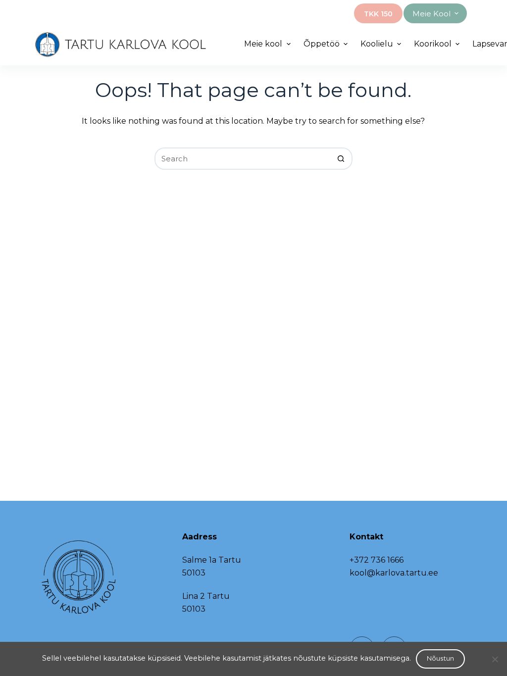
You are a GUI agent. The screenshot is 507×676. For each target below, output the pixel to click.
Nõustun (441, 658)
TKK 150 (378, 13)
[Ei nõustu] (495, 659)
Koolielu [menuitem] (376, 43)
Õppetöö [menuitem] (322, 43)
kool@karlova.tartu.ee (394, 573)
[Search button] (341, 158)
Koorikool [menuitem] (433, 43)
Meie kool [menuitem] (431, 13)
